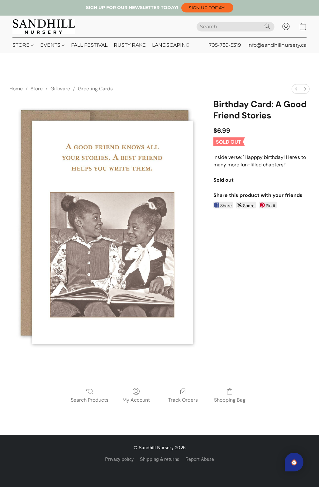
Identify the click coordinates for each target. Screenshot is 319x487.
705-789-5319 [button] (225, 45)
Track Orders (183, 400)
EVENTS (51, 45)
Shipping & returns (159, 459)
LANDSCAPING (170, 45)
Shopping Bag (229, 400)
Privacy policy (119, 459)
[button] (207, 7)
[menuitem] (296, 88)
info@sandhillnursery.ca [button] (277, 45)
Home (16, 88)
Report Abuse (199, 459)
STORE (21, 45)
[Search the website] (267, 26)
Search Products (89, 400)
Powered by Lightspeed (159, 470)
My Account (136, 400)
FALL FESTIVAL (89, 45)
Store (37, 88)
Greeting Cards (95, 88)
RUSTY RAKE (130, 45)
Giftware (60, 88)
